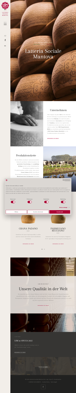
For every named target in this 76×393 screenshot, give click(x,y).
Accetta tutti (60, 212)
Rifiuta (16, 212)
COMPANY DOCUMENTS (35, 382)
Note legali (54, 382)
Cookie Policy (46, 382)
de (5, 45)
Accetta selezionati (38, 212)
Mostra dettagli (63, 207)
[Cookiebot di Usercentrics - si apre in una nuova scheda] (63, 180)
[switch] (30, 202)
